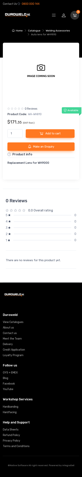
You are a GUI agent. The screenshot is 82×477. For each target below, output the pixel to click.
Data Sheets (10, 429)
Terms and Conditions (16, 446)
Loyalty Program (13, 355)
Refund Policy (11, 435)
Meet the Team (12, 338)
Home (19, 30)
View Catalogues (13, 322)
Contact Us (10, 4)
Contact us (10, 333)
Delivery (8, 344)
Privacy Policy (11, 440)
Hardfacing (10, 412)
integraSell (68, 465)
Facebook (9, 383)
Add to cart (53, 133)
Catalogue (34, 30)
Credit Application (14, 349)
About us (8, 327)
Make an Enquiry (43, 146)
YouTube (8, 389)
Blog (5, 378)
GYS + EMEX (10, 372)
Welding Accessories (58, 30)
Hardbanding (10, 406)
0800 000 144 (30, 4)
